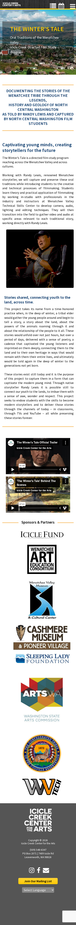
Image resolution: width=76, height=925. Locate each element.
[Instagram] (30, 870)
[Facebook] (37, 870)
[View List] (53, 6)
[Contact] (45, 870)
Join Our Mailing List (38, 881)
